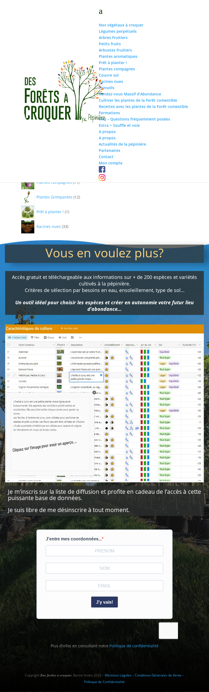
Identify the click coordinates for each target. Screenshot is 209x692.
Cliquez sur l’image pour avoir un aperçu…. (44, 445)
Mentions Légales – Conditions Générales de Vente (143, 675)
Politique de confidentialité (133, 645)
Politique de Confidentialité (104, 681)
